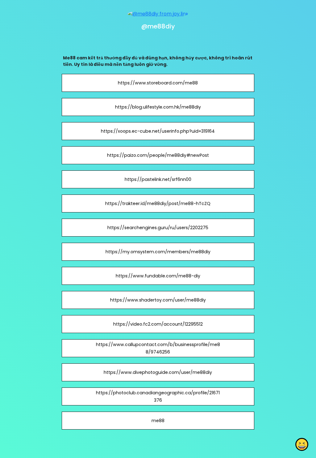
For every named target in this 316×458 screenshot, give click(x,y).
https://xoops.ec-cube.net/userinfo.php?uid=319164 (158, 131)
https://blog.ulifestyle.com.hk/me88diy (158, 107)
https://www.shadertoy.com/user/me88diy (158, 300)
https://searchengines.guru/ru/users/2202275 (157, 228)
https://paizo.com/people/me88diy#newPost (158, 155)
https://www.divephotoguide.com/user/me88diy (158, 372)
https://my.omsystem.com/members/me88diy (158, 252)
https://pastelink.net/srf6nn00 (158, 179)
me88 (158, 420)
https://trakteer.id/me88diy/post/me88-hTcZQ (157, 203)
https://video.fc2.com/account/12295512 (158, 324)
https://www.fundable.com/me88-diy (158, 276)
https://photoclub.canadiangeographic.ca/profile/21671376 (158, 396)
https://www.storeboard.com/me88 (158, 83)
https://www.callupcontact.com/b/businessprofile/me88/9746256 (158, 348)
